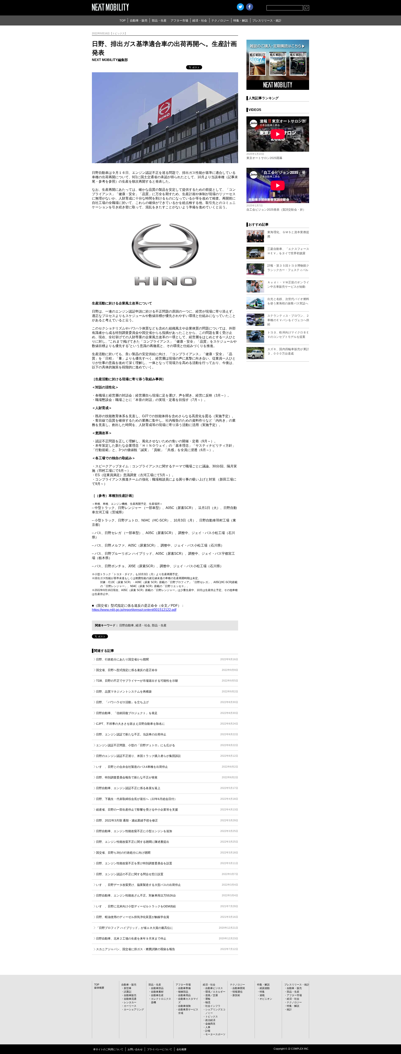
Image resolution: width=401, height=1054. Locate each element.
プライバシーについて (159, 1049)
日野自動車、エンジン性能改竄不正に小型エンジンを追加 (167, 831)
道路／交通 (211, 995)
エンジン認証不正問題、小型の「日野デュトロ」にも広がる (167, 745)
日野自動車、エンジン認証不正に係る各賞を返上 (167, 788)
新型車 (127, 988)
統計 (289, 1009)
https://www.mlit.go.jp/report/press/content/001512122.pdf (134, 610)
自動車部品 (157, 988)
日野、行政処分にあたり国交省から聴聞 (167, 659)
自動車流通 (130, 998)
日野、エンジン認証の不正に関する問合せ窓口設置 (167, 874)
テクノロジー (220, 20)
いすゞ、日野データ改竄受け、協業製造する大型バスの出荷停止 (167, 884)
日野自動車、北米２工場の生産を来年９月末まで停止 (167, 938)
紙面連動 (265, 988)
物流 (207, 1002)
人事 (207, 1027)
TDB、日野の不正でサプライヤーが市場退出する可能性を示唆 (167, 680)
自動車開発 (238, 988)
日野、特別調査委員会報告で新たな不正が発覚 (167, 777)
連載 (262, 995)
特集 (262, 991)
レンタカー (130, 1002)
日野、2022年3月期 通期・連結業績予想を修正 (167, 820)
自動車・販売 (138, 20)
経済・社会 (199, 20)
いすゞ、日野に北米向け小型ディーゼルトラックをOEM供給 (167, 906)
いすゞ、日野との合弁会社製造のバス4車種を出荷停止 (167, 766)
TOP (122, 20)
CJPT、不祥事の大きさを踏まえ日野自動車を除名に (167, 723)
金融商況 (210, 1023)
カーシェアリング (134, 1009)
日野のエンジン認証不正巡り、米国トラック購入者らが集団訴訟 (167, 756)
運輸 (207, 998)
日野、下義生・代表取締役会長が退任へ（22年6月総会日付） (167, 799)
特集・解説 (240, 20)
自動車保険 (184, 1005)
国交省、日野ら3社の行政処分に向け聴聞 (167, 852)
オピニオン (266, 998)
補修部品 (183, 991)
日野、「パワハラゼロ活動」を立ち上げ (167, 702)
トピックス (211, 1016)
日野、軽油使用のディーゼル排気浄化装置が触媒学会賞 (167, 917)
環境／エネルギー (215, 991)
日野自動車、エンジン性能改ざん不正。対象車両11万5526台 (167, 895)
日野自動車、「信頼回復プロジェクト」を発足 (167, 713)
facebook (249, 6)
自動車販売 (130, 995)
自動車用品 (184, 995)
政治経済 (210, 1020)
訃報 (207, 1030)
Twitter (240, 6)
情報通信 (237, 991)
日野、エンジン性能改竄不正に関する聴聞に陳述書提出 (167, 841)
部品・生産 (159, 20)
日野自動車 (126, 625)
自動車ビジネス (214, 988)
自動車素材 (157, 991)
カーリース (130, 1005)
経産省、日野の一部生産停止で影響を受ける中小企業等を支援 (167, 809)
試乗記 (127, 991)
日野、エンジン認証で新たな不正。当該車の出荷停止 (167, 734)
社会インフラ (212, 1005)
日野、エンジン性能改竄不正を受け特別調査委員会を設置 (167, 863)
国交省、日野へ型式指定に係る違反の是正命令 (167, 670)
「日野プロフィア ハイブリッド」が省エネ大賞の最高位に (167, 927)
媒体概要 (99, 987)
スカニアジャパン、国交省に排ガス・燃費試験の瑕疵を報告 (167, 949)
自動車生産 (157, 995)
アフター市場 (179, 20)
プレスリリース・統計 (267, 20)
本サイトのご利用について (108, 1049)
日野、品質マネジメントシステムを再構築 (167, 691)
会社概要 (181, 1049)
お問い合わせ (135, 1049)
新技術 (236, 995)
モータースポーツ (215, 1034)
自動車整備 (184, 988)
